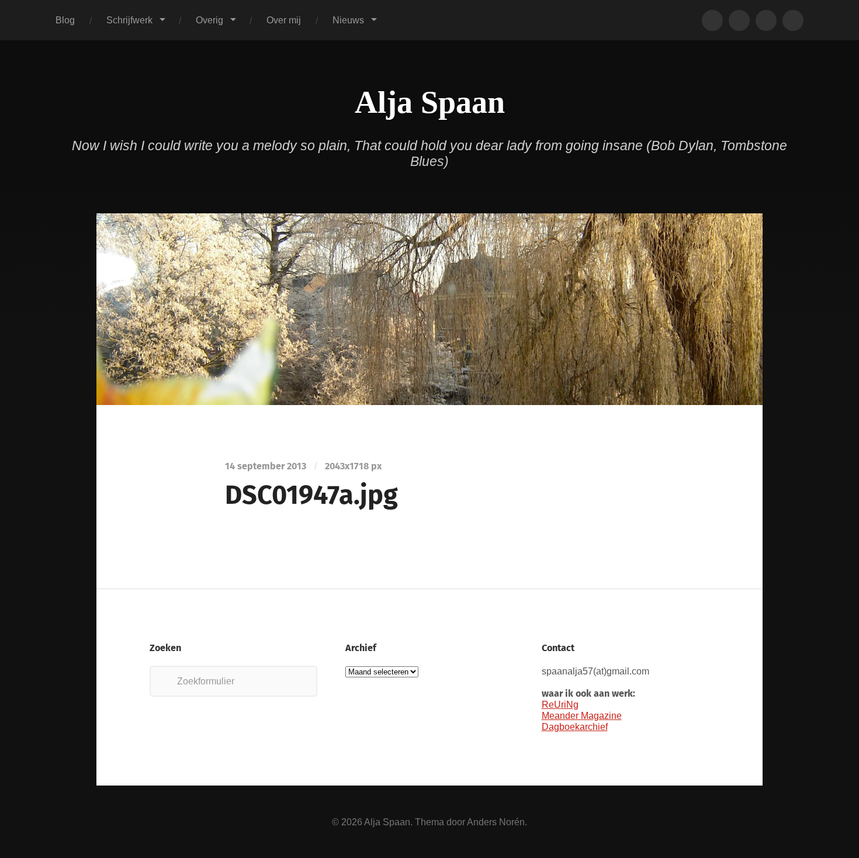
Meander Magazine (582, 715)
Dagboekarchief (575, 726)
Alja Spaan (430, 102)
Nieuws (348, 20)
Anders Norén (496, 822)
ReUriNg (560, 704)
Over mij (283, 20)
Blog (65, 20)
